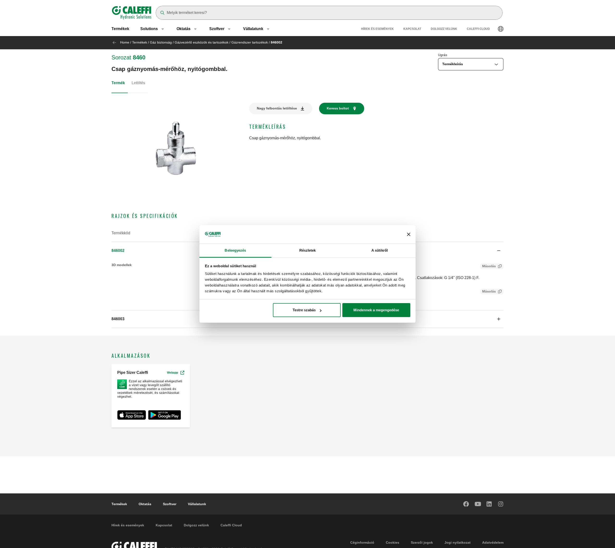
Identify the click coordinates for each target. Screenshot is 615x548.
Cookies (392, 542)
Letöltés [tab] (138, 83)
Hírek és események (377, 29)
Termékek (120, 29)
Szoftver (169, 504)
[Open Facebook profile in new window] (466, 504)
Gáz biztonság (161, 42)
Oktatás (145, 504)
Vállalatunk (197, 504)
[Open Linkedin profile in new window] (489, 504)
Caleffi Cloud (478, 29)
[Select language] (501, 29)
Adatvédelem (493, 542)
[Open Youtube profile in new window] (478, 504)
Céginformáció (362, 542)
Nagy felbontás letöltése (277, 108)
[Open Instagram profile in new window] (501, 504)
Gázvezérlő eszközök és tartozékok (201, 42)
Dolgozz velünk (444, 29)
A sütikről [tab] (379, 250)
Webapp (172, 372)
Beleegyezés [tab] (235, 250)
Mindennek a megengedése (376, 310)
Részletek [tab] (307, 250)
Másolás (489, 266)
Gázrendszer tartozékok (249, 42)
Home (124, 42)
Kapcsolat (412, 29)
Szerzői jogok (422, 542)
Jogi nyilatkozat (457, 542)
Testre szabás (304, 310)
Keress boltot (338, 108)
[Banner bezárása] (408, 234)
